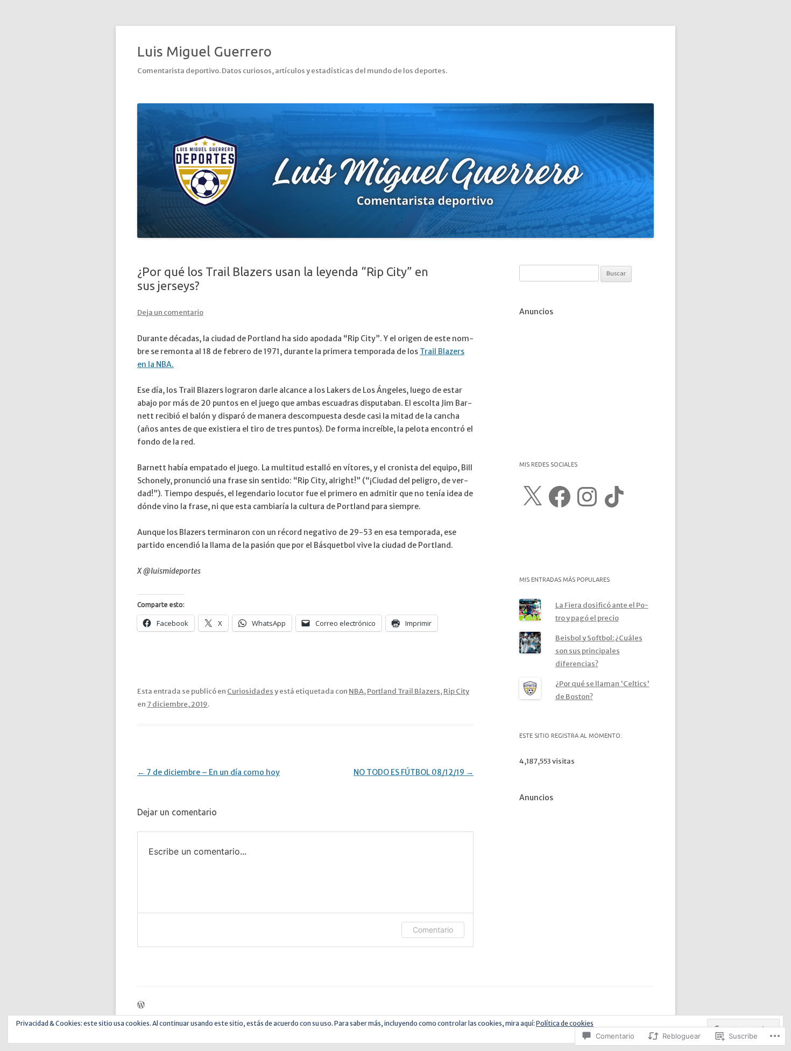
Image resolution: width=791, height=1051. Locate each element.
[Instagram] (587, 497)
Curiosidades (250, 691)
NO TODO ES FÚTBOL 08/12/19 (414, 772)
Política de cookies (565, 1023)
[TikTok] (614, 497)
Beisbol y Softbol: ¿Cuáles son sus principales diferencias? (598, 650)
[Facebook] (560, 497)
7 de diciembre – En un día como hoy (208, 772)
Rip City (456, 691)
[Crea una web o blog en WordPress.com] (141, 1005)
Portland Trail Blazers (403, 691)
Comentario (433, 929)
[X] (532, 497)
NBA (356, 691)
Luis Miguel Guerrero (204, 51)
